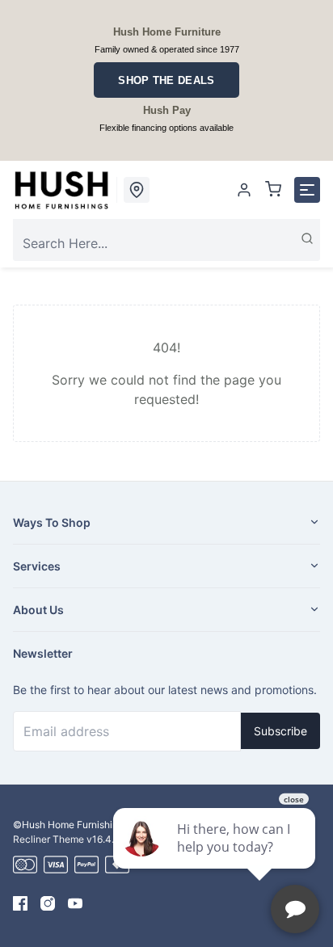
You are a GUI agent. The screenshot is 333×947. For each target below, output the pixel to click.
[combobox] (166, 243)
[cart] (273, 190)
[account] (244, 190)
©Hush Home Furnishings (71, 825)
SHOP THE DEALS (166, 80)
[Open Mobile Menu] (307, 190)
